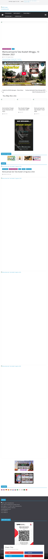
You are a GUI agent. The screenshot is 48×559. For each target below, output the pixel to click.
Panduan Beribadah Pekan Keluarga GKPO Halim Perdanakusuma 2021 (35, 91)
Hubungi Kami (18, 16)
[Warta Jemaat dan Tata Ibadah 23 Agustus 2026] (24, 166)
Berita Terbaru (5, 169)
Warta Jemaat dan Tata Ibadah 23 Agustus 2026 (18, 172)
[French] (4, 489)
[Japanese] (20, 489)
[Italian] (11, 489)
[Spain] (9, 489)
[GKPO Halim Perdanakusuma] (2, 14)
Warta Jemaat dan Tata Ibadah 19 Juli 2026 (39, 109)
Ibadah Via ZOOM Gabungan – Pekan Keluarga (12, 91)
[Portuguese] (18, 489)
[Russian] (15, 489)
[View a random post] (45, 14)
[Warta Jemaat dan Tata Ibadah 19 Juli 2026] (40, 99)
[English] (2, 489)
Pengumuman (8, 13)
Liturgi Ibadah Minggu (13, 169)
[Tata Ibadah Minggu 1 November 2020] (24, 99)
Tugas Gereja (26, 13)
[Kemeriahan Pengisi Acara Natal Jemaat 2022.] (8, 99)
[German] (7, 489)
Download (19, 59)
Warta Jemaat (17, 13)
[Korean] (22, 489)
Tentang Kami (8, 16)
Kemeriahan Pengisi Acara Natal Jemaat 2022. (8, 109)
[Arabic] (25, 489)
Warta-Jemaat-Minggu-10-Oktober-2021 (9, 59)
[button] (20, 13)
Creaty (10, 174)
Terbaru (23, 169)
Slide (20, 169)
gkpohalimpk (11, 57)
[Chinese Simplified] (27, 489)
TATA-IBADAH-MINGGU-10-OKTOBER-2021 (10, 60)
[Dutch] (13, 489)
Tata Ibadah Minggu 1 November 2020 (24, 109)
